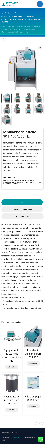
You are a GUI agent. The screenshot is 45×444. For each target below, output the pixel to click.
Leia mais (12, 367)
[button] (40, 48)
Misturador (12, 187)
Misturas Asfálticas (23, 27)
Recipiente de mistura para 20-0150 (12, 400)
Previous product (37, 423)
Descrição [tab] (22, 202)
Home (3, 27)
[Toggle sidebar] (3, 39)
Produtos (11, 27)
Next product (41, 423)
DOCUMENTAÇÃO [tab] (22, 216)
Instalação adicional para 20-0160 (33, 354)
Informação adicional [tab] (22, 209)
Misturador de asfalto (29, 29)
